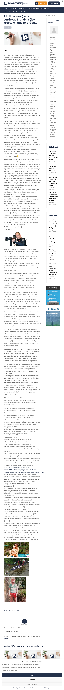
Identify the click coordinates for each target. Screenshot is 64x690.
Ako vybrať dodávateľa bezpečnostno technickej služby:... (53, 196)
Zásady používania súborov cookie (22, 688)
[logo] (13, 3)
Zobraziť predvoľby (32, 684)
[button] (61, 661)
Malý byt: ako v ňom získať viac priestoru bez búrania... (52, 255)
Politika (8, 27)
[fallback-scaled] (22, 38)
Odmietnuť (32, 679)
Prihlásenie (54, 3)
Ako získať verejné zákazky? (52, 168)
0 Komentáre (17, 610)
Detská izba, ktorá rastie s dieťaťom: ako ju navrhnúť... (53, 239)
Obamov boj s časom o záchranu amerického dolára (53, 181)
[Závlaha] (53, 325)
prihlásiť (6, 639)
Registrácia (41, 3)
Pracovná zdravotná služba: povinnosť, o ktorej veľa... (53, 271)
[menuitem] (6, 8)
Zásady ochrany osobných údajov (41, 688)
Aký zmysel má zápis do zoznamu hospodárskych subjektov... (54, 155)
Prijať (32, 675)
